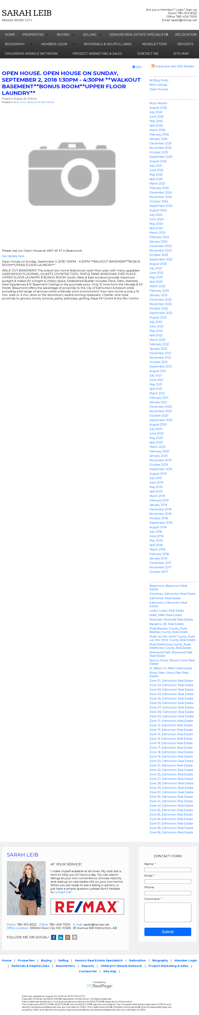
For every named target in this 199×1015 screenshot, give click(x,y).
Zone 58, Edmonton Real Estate (171, 828)
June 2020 (156, 433)
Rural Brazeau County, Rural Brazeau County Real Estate (168, 630)
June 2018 (156, 536)
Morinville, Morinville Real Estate (171, 619)
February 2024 (159, 237)
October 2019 (158, 464)
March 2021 (157, 393)
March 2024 (157, 232)
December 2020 (160, 406)
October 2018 (158, 518)
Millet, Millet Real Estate (165, 615)
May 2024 (156, 223)
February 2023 (159, 290)
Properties (26, 960)
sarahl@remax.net (184, 20)
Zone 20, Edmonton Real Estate (171, 761)
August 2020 (158, 424)
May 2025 (155, 174)
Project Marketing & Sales (97, 53)
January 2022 (158, 348)
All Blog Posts (158, 80)
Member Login (186, 960)
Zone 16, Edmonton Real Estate (171, 743)
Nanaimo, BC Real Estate (166, 624)
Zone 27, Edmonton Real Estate (171, 779)
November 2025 (160, 148)
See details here (13, 256)
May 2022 (156, 331)
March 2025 (157, 183)
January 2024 (158, 241)
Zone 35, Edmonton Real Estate (171, 796)
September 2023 (160, 259)
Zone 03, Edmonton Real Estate (171, 689)
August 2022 (158, 317)
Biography (160, 960)
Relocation (186, 34)
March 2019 (157, 496)
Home (10, 34)
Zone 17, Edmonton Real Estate (171, 747)
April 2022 (156, 335)
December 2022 (160, 299)
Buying (46, 960)
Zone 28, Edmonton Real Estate (171, 783)
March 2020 (157, 447)
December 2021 (160, 353)
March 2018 (157, 549)
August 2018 (158, 527)
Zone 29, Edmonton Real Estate (171, 788)
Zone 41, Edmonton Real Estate (171, 801)
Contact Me (148, 53)
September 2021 (160, 366)
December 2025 (160, 143)
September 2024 (161, 206)
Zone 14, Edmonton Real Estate (171, 734)
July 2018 (155, 531)
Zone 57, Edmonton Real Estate (171, 823)
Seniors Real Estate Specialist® (139, 34)
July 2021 (155, 375)
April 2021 (155, 389)
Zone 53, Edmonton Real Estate (171, 810)
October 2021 (158, 362)
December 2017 (160, 563)
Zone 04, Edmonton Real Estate (171, 694)
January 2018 (158, 558)
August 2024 (158, 210)
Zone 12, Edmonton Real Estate (171, 725)
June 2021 (156, 380)
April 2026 (156, 125)
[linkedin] (61, 937)
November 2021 (160, 357)
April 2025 (155, 179)
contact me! (63, 892)
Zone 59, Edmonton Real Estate (171, 832)
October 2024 (158, 201)
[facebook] (54, 937)
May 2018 (156, 540)
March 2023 (157, 286)
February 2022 (159, 344)
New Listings (158, 85)
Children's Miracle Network (31, 53)
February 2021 (158, 398)
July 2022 (155, 322)
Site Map (181, 53)
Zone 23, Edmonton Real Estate (171, 774)
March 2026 (157, 130)
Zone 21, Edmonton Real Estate (171, 765)
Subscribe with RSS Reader (174, 66)
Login (179, 9)
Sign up (191, 9)
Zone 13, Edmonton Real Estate (171, 730)
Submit (168, 932)
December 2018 (160, 509)
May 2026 (156, 121)
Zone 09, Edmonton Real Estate (171, 716)
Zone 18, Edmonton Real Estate (171, 752)
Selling (63, 960)
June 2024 (156, 219)
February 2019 (159, 500)
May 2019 (155, 487)
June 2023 (156, 273)
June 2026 (156, 116)
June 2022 (156, 326)
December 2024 (160, 192)
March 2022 (157, 340)
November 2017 (160, 567)
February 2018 (159, 554)
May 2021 (155, 384)
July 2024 (155, 215)
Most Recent (158, 103)
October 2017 (158, 572)
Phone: (149, 887)
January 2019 (158, 505)
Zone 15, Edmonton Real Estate (171, 738)
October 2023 (158, 255)
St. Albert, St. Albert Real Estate (170, 668)
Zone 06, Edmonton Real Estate (171, 703)
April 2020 (156, 442)
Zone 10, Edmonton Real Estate (171, 721)
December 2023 (160, 246)
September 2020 (161, 420)
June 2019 (156, 482)
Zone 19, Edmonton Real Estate (171, 756)
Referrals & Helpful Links (108, 44)
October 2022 (158, 308)
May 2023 (156, 277)
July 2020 (155, 429)
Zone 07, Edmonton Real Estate (171, 707)
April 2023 (156, 281)
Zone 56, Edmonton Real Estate (171, 819)
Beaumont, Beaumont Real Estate (33, 102)
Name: (149, 864)
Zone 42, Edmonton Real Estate (171, 805)
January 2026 (158, 139)
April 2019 (155, 491)
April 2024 (156, 228)
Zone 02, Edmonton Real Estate (171, 685)
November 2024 (160, 197)
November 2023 (160, 250)
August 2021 (157, 371)
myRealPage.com (99, 986)
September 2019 (160, 469)
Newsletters (154, 44)
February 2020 (159, 451)
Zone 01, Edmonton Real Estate (171, 680)
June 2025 (156, 170)
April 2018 (156, 545)
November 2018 (160, 514)
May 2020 (156, 438)
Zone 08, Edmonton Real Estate (171, 712)
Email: (149, 875)
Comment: (152, 899)
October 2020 (158, 415)
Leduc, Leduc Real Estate (166, 610)
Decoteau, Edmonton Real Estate (172, 593)
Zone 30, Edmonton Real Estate (171, 792)
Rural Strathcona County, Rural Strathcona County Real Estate (170, 646)
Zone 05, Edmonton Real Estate (171, 698)
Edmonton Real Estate (165, 598)
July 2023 (155, 268)
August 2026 (158, 107)
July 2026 (155, 112)
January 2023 (158, 295)
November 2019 (160, 460)
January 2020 (158, 456)
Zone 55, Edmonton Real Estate (171, 814)
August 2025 (158, 161)
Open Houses (158, 89)
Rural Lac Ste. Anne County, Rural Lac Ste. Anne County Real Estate (172, 638)
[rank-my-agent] (75, 937)
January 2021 (158, 402)
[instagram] (68, 937)
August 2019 (158, 473)
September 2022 (160, 313)
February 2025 (159, 188)
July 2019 (155, 478)
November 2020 (160, 411)
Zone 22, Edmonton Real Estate (171, 770)
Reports (185, 44)
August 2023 (158, 264)
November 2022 (160, 304)
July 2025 (155, 165)
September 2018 (160, 522)
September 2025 (160, 157)
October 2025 (158, 152)
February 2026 (159, 134)
